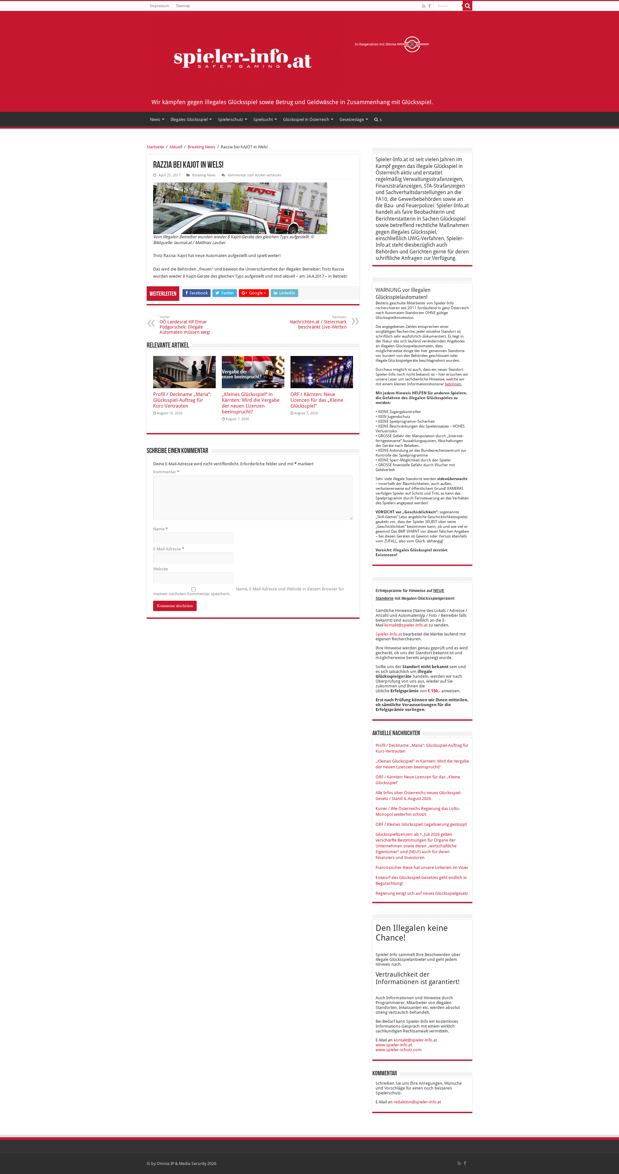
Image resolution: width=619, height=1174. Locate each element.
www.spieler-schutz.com (399, 1049)
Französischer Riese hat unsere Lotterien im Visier (422, 867)
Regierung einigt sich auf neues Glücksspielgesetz (422, 893)
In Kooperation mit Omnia (376, 44)
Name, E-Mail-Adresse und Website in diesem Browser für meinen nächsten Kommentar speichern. (248, 591)
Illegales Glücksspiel (189, 119)
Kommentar (166, 471)
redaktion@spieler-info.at (417, 1102)
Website (160, 569)
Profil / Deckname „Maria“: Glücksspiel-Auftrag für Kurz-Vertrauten (182, 400)
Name (160, 529)
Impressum (160, 6)
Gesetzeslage (351, 119)
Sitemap (183, 6)
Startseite (155, 146)
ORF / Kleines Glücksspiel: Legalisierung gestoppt (421, 824)
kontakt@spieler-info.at (405, 625)
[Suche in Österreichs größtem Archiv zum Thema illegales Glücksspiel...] (467, 6)
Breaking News (201, 146)
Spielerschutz (230, 119)
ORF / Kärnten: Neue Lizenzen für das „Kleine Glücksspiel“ (316, 400)
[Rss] (423, 6)
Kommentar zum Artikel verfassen (254, 175)
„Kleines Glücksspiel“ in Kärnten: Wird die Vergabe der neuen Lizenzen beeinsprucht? (251, 403)
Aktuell (176, 146)
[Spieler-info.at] (246, 56)
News (155, 119)
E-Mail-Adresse (168, 549)
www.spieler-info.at (394, 1044)
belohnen (453, 384)
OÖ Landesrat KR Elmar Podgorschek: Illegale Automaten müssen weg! (185, 325)
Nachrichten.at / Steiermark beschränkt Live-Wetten (318, 322)
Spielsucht (263, 119)
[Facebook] (429, 6)
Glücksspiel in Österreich (306, 119)
